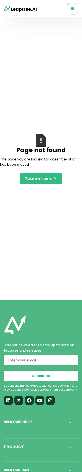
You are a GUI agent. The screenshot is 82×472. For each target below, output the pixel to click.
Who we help (37, 422)
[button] (72, 8)
